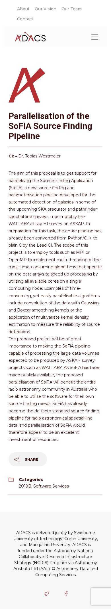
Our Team (71, 8)
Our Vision (45, 8)
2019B (25, 486)
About (23, 8)
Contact (25, 18)
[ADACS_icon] (28, 84)
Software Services (51, 486)
